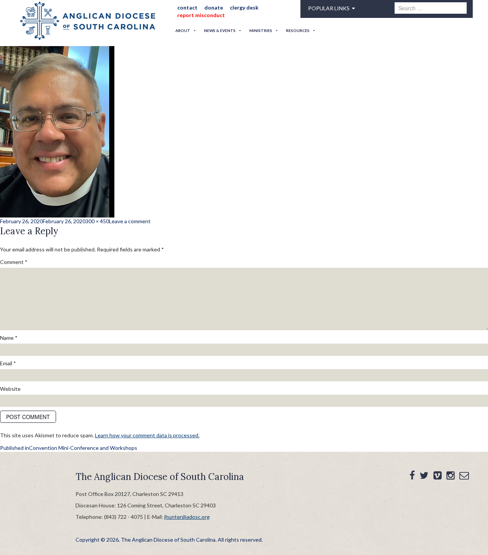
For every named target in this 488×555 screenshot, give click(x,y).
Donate (208, 7)
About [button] (182, 30)
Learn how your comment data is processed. (147, 435)
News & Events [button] (220, 30)
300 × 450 (97, 221)
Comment (13, 262)
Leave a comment (130, 221)
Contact (185, 7)
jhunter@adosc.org (187, 516)
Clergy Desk (236, 7)
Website (10, 388)
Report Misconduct (198, 15)
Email (8, 363)
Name (9, 337)
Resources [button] (298, 30)
